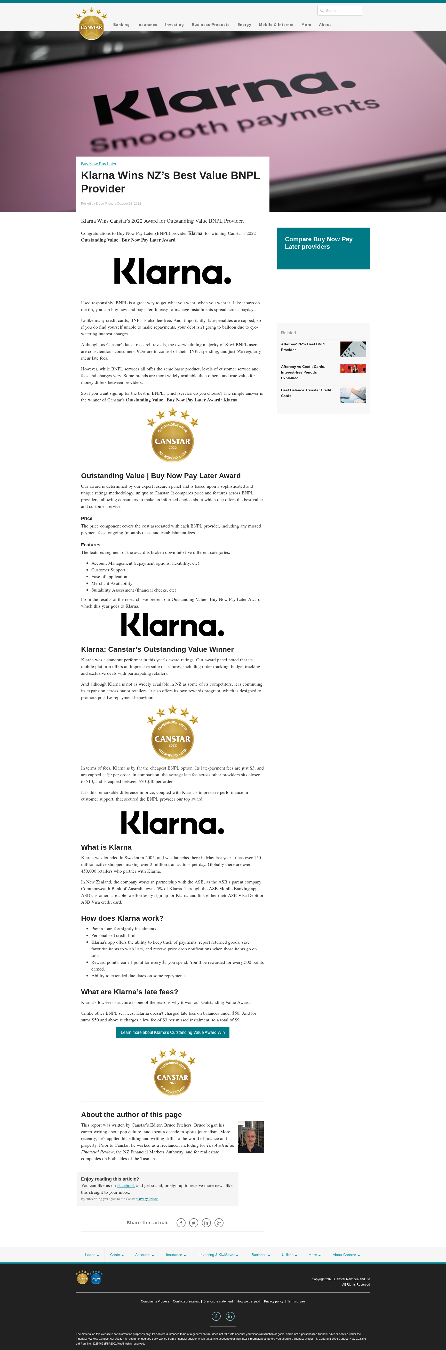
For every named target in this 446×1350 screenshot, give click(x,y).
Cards (115, 1255)
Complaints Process (155, 1301)
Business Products (211, 24)
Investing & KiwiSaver (218, 1255)
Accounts (143, 1255)
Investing (174, 24)
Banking (121, 24)
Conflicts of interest (186, 1301)
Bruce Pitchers (106, 203)
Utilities (288, 1255)
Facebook (126, 1185)
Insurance (147, 24)
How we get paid (248, 1301)
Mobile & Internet (276, 24)
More (306, 24)
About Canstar (345, 1255)
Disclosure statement (218, 1301)
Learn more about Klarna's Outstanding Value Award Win (173, 1032)
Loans (90, 1255)
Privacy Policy (147, 1198)
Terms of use (296, 1301)
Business (259, 1255)
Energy (244, 24)
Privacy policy (273, 1301)
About (325, 24)
